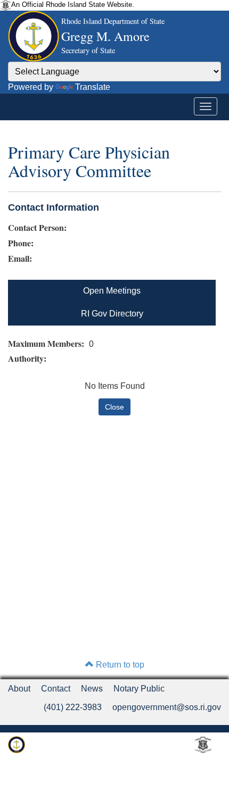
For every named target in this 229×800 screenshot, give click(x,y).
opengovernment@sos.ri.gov (166, 707)
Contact (55, 688)
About (19, 688)
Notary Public (139, 688)
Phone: (21, 243)
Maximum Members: (47, 343)
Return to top (119, 664)
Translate (92, 86)
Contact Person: (37, 228)
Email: (20, 258)
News (92, 688)
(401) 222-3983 (73, 707)
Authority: (28, 358)
